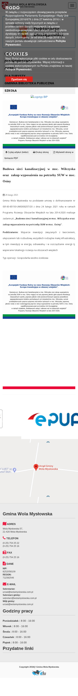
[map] (39, 469)
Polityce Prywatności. (18, 69)
